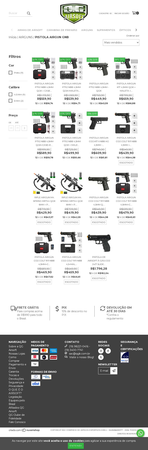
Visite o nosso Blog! (81, 357)
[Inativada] (130, 358)
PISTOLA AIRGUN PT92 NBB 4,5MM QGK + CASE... (44, 87)
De (10, 122)
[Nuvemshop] (24, 431)
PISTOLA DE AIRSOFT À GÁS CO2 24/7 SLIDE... (99, 261)
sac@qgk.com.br (79, 353)
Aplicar (24, 128)
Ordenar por (132, 35)
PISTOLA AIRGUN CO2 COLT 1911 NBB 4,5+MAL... (71, 261)
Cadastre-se (105, 13)
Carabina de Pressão (62, 30)
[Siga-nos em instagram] (101, 351)
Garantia (14, 371)
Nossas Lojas (17, 353)
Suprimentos (106, 30)
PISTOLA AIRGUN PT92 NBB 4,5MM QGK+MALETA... (71, 87)
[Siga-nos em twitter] (101, 357)
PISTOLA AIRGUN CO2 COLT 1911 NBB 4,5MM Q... (98, 201)
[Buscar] (28, 13)
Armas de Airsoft (30, 30)
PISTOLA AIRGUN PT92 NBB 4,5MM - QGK (99, 87)
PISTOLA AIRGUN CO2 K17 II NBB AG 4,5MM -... (99, 141)
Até (17, 122)
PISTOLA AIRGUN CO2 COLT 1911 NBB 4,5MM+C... (126, 201)
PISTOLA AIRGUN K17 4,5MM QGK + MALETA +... (126, 87)
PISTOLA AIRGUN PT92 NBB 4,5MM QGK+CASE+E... (44, 141)
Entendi (76, 445)
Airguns (87, 30)
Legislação (15, 396)
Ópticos (125, 30)
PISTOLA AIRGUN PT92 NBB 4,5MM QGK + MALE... (71, 141)
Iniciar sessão (121, 13)
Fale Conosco (17, 422)
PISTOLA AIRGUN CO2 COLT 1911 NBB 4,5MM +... (126, 141)
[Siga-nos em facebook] (108, 351)
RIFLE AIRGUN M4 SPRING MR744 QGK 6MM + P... (44, 201)
